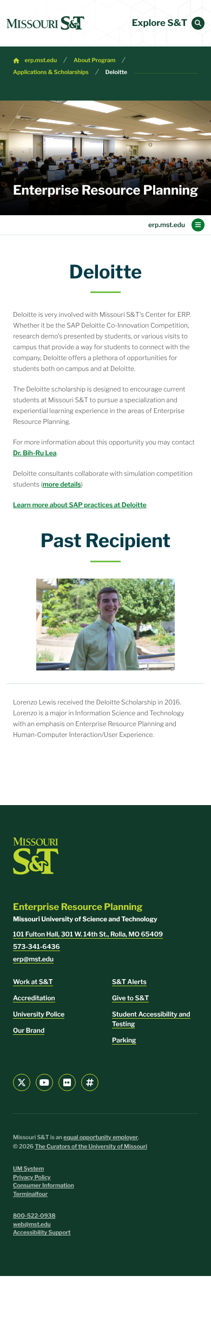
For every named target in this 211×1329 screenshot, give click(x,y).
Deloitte (116, 72)
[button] (198, 23)
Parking (124, 1040)
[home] (45, 23)
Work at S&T (33, 982)
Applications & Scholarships (51, 72)
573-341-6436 (36, 946)
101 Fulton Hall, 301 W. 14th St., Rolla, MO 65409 (88, 934)
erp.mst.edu (41, 60)
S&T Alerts (129, 982)
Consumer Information (43, 1185)
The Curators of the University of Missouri (91, 1146)
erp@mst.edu (33, 959)
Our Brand (28, 1030)
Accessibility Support (41, 1232)
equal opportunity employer (100, 1137)
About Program (94, 60)
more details (62, 484)
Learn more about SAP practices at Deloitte (80, 505)
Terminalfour (30, 1194)
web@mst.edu (32, 1224)
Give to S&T (130, 998)
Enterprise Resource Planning (105, 190)
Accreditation (34, 998)
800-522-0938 (34, 1215)
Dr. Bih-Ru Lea (34, 453)
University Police (38, 1014)
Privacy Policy (32, 1177)
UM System (28, 1168)
